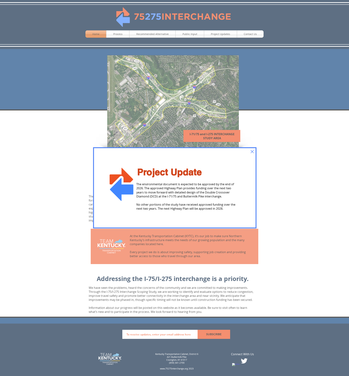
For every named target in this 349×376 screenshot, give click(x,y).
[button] (252, 151)
